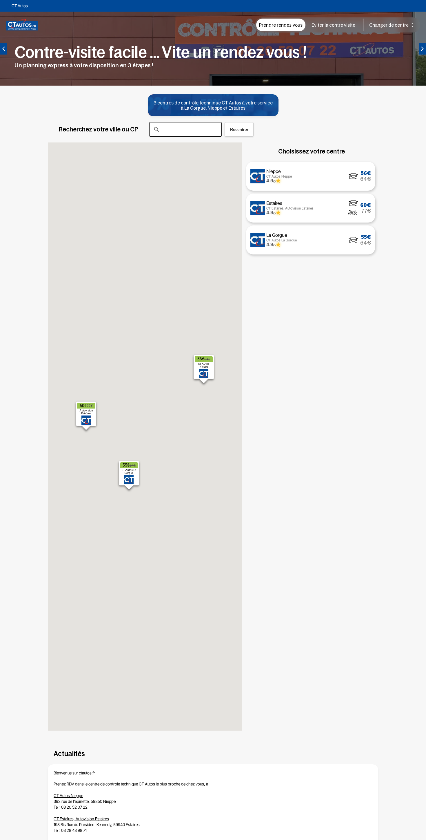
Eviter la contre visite (333, 25)
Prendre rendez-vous (281, 25)
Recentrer (239, 129)
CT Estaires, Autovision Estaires (81, 818)
